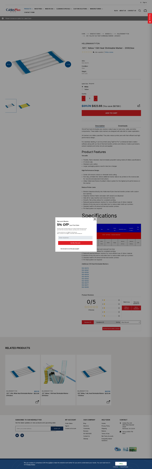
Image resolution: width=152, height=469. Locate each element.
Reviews (150, 17)
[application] (76, 464)
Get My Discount (75, 243)
